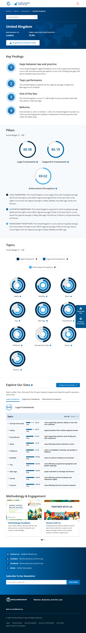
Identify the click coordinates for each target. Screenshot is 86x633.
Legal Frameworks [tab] (12, 399)
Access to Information (46, 623)
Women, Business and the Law (48, 599)
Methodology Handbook (19, 523)
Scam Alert (60, 623)
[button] (22, 17)
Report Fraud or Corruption (15, 626)
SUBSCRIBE (73, 582)
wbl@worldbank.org (29, 554)
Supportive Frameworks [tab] (31, 399)
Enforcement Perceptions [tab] (51, 399)
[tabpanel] (43, 446)
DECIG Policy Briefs (24, 568)
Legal (8, 623)
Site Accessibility (30, 623)
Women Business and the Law (31, 559)
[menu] (77, 3)
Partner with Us (53, 523)
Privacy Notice (17, 623)
